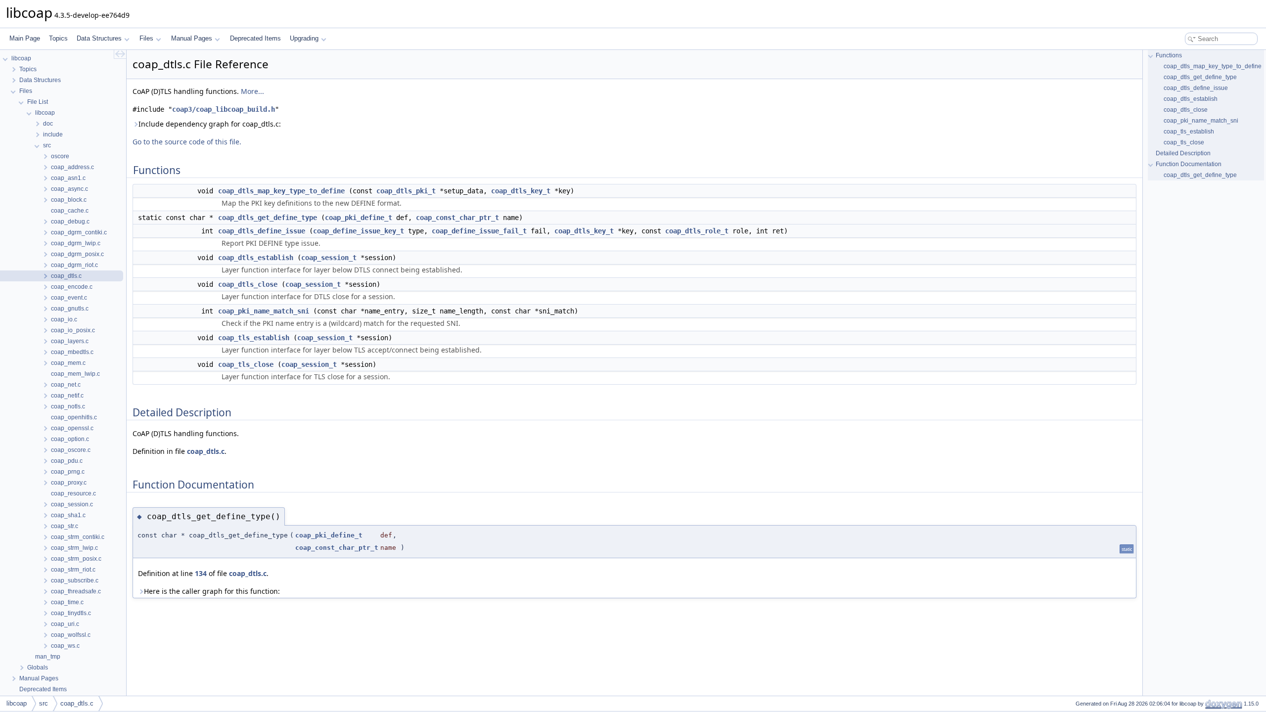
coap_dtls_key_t (520, 191)
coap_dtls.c (206, 451)
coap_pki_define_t (358, 218)
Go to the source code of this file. (187, 141)
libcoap (16, 703)
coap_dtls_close (247, 284)
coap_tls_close (245, 364)
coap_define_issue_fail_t (479, 231)
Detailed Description (1183, 153)
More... (252, 91)
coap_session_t (329, 258)
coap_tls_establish (253, 338)
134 (201, 573)
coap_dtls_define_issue (261, 231)
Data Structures (99, 38)
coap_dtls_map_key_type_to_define (281, 191)
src (43, 703)
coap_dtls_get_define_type (267, 218)
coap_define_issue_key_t (358, 231)
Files (146, 38)
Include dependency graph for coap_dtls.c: (209, 124)
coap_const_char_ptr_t (457, 218)
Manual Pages (191, 38)
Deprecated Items (255, 38)
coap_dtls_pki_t (406, 191)
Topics (58, 38)
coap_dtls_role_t (696, 231)
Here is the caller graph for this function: (212, 591)
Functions (1169, 55)
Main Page (24, 38)
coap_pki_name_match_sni (263, 311)
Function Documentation (1188, 164)
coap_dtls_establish (255, 258)
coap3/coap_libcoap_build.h (223, 109)
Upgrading (304, 38)
